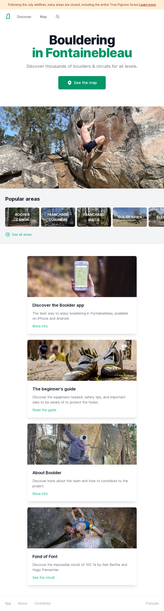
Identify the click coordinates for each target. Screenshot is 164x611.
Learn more (147, 4)
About (22, 603)
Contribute (42, 603)
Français (152, 603)
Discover (24, 17)
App (8, 603)
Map (43, 17)
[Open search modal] (58, 16)
